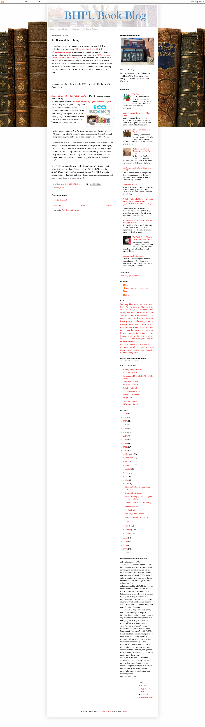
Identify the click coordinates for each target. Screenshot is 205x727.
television (150, 350)
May (127, 480)
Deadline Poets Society (133, 493)
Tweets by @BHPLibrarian (130, 276)
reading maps (149, 344)
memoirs (123, 342)
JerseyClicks (127, 398)
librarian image (148, 333)
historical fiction (148, 330)
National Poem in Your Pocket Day (138, 503)
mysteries (131, 341)
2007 (125, 545)
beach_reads (138, 318)
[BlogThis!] (93, 184)
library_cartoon (125, 339)
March (128, 526)
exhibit (122, 330)
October (128, 461)
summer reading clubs (135, 350)
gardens (138, 330)
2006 (125, 549)
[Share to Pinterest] (100, 184)
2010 (125, 451)
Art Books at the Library (134, 510)
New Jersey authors (140, 312)
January (128, 533)
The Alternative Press (131, 381)
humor (123, 333)
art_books (60, 188)
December (129, 454)
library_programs (138, 339)
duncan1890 (106, 711)
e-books (136, 327)
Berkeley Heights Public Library (137, 288)
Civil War (124, 310)
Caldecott (136, 307)
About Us (75, 29)
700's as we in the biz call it (86, 49)
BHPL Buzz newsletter (131, 391)
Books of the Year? (132, 506)
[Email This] (91, 184)
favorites (130, 330)
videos (136, 353)
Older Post (109, 205)
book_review (145, 321)
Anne (127, 285)
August (128, 469)
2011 (125, 447)
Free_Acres (134, 310)
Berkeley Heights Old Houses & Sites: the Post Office (142, 151)
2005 (125, 553)
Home (52, 29)
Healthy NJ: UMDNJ (131, 394)
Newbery (143, 315)
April (127, 484)
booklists (124, 324)
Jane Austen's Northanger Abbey (135, 256)
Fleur (127, 295)
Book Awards (126, 307)
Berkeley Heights (128, 304)
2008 (125, 542)
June (127, 476)
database (124, 327)
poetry (147, 342)
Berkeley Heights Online (132, 388)
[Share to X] (95, 184)
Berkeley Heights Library (132, 370)
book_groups (126, 321)
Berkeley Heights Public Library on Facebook (130, 360)
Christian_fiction (147, 307)
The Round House (130, 185)
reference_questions (129, 347)
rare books (140, 344)
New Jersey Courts (130, 401)
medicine (150, 339)
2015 (125, 432)
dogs (130, 327)
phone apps (140, 342)
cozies (146, 324)
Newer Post (56, 205)
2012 (125, 443)
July (127, 473)
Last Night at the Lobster (134, 514)
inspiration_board (134, 333)
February (129, 530)
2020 (125, 417)
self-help (144, 347)
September (129, 465)
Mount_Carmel (125, 313)
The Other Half (138, 94)
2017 (125, 425)
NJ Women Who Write (131, 404)
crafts (152, 325)
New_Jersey (134, 315)
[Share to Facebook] (98, 184)
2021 (125, 414)
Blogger (125, 711)
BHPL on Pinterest (130, 373)
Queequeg (129, 521)
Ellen (127, 292)
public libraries (129, 344)
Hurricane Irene (147, 310)
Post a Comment (60, 200)
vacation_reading (126, 353)
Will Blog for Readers (90, 29)
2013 (125, 440)
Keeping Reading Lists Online (136, 517)
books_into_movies (136, 324)
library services (127, 336)
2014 (125, 436)
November (129, 458)
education (150, 327)
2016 (125, 429)
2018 (125, 421)
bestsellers (150, 318)
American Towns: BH (131, 385)
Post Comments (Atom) (70, 210)
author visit (125, 318)
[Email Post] (86, 184)
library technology (145, 336)
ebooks (142, 327)
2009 (125, 538)
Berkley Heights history (145, 304)
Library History (63, 29)
